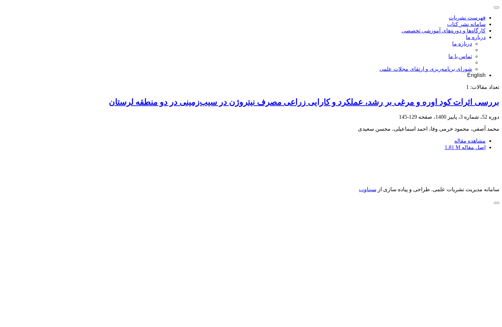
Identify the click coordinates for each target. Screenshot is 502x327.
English (476, 75)
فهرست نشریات (467, 18)
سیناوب (367, 189)
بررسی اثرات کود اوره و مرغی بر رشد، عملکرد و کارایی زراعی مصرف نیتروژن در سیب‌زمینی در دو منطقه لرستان (304, 101)
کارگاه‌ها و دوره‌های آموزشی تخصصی (444, 31)
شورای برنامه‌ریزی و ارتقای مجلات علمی (425, 69)
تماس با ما (460, 56)
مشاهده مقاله (470, 141)
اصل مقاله (465, 147)
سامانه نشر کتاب (466, 24)
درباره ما (476, 37)
